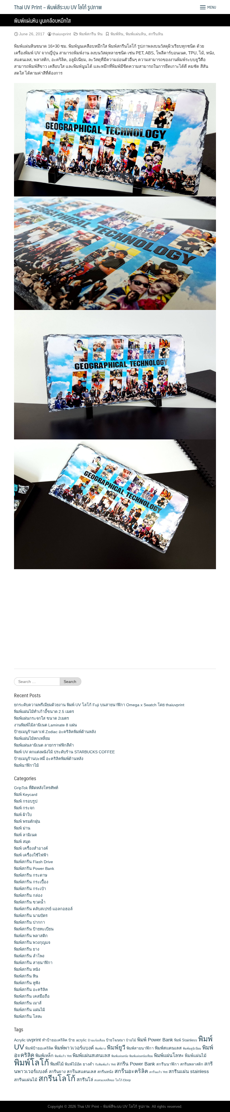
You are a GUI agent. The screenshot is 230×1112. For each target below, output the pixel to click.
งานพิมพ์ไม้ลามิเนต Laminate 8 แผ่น (45, 725)
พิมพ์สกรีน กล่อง (28, 895)
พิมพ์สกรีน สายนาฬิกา (33, 962)
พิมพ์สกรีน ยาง (26, 949)
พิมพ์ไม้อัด (73, 1064)
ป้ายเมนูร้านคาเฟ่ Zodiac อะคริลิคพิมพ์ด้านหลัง (55, 731)
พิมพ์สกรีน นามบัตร (31, 915)
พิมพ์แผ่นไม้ (195, 1055)
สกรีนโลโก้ (56, 1078)
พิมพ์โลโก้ (31, 1062)
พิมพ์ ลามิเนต (25, 835)
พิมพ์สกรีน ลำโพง (29, 956)
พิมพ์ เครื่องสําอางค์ (31, 848)
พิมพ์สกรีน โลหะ (28, 1016)
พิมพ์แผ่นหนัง (119, 1056)
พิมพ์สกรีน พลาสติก (31, 935)
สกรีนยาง (57, 1071)
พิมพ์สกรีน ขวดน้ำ (29, 902)
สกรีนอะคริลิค (131, 1071)
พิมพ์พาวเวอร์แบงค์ (74, 1048)
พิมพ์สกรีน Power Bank (34, 868)
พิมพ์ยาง (100, 1048)
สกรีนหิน (155, 34)
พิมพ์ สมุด (22, 841)
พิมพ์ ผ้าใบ (23, 814)
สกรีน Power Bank (136, 1064)
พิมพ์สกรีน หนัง (27, 969)
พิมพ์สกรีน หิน (91, 34)
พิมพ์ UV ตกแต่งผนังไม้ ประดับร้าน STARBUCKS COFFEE (64, 752)
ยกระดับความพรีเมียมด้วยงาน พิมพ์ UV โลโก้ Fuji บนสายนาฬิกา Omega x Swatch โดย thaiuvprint (99, 705)
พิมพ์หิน (117, 34)
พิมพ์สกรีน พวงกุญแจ (32, 942)
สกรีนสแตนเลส (81, 1071)
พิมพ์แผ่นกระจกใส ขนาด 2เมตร (41, 718)
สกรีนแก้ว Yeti (158, 1072)
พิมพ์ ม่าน (22, 828)
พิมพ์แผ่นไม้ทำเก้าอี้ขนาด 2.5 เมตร (44, 711)
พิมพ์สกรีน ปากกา (29, 922)
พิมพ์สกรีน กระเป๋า (30, 888)
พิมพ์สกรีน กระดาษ (30, 875)
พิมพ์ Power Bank (155, 1039)
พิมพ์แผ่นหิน (136, 34)
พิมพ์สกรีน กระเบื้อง (31, 882)
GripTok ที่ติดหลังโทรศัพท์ (36, 788)
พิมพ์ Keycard (25, 794)
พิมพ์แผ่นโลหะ (169, 1055)
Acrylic (20, 1040)
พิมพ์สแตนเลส (168, 1048)
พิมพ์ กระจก (24, 808)
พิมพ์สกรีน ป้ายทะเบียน (34, 929)
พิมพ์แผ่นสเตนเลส (91, 1055)
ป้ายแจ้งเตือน (96, 1040)
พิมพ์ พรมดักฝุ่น (27, 821)
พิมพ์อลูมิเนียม (192, 1048)
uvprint (34, 1039)
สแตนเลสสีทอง (104, 1080)
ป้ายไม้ (131, 1040)
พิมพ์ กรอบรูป (25, 801)
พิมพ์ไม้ (57, 1064)
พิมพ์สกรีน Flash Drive (33, 862)
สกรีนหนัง (105, 1072)
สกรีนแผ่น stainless (189, 1071)
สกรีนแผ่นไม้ (25, 1079)
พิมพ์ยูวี (116, 1047)
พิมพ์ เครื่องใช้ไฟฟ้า (31, 855)
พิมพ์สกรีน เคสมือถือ (32, 996)
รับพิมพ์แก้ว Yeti (105, 1064)
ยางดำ (88, 1064)
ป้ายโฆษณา (115, 1040)
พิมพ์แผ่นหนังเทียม (141, 1056)
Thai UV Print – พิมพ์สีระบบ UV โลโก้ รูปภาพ (58, 7)
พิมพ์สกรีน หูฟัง (27, 983)
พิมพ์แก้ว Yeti (63, 1056)
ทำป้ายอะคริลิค (54, 1040)
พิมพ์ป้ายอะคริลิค (39, 1048)
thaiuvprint (61, 34)
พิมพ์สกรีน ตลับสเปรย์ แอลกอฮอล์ (43, 909)
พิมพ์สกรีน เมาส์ (28, 1003)
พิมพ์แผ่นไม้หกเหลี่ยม (32, 738)
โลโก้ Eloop (123, 1080)
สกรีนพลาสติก (191, 1064)
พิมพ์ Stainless (185, 1040)
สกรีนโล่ (85, 1079)
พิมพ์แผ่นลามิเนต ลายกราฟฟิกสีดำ (44, 745)
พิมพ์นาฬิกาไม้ (26, 765)
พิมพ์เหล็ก (44, 1055)
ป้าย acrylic (77, 1040)
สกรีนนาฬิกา (167, 1064)
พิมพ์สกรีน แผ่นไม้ (29, 1009)
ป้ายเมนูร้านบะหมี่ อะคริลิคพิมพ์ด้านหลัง (48, 758)
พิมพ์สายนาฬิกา (140, 1048)
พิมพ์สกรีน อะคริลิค (31, 989)
